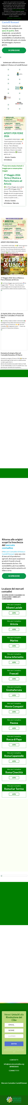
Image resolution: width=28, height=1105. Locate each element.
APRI (14, 613)
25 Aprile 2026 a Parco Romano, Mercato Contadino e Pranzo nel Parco (12, 315)
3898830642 (14, 1066)
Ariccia (7, 157)
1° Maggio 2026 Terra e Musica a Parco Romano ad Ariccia (13, 179)
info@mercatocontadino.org (14, 1064)
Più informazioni (17, 18)
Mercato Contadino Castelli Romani (14, 1083)
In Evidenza (8, 160)
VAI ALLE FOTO (11, 864)
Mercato (16, 203)
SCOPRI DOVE (14, 50)
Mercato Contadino (14, 604)
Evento (13, 157)
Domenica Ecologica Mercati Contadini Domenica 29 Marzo (11, 354)
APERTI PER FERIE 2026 (9, 242)
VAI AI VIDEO (8, 918)
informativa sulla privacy (18, 9)
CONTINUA (10, 18)
